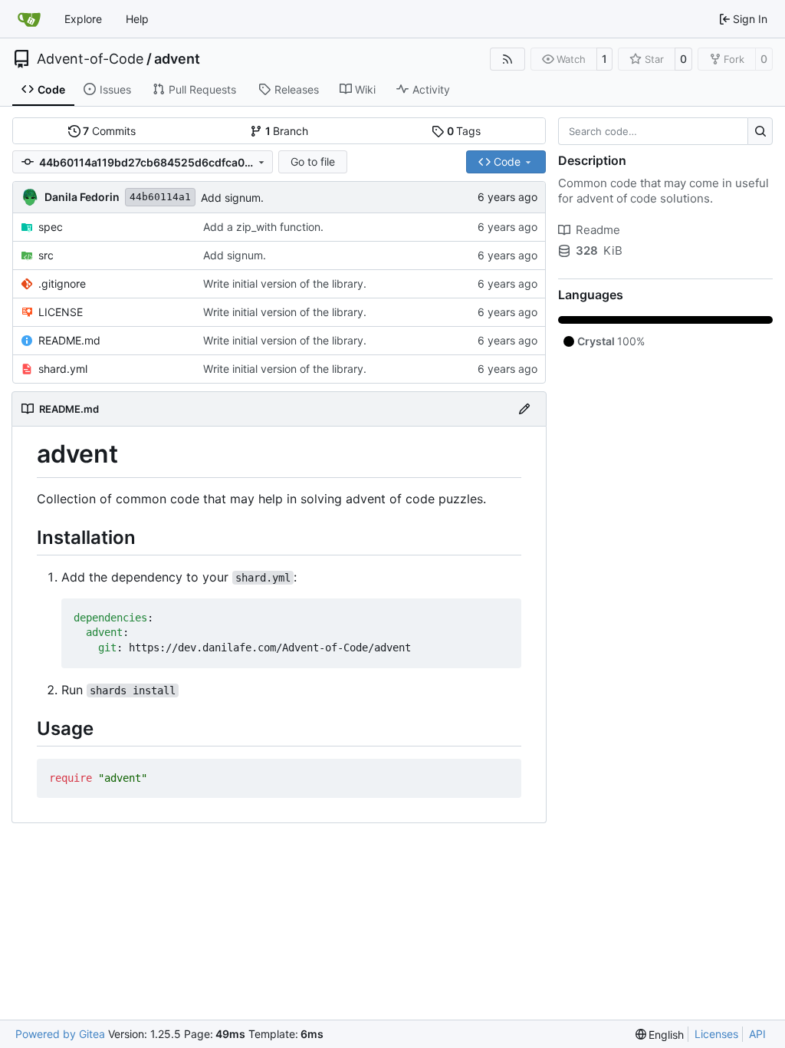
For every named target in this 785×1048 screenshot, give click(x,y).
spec (50, 226)
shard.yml (62, 368)
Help (137, 18)
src (46, 255)
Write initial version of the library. (284, 283)
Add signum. (232, 197)
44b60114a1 (160, 197)
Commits (109, 130)
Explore (83, 18)
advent (177, 59)
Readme (598, 229)
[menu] (660, 1034)
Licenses (716, 1033)
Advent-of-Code (90, 59)
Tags (464, 130)
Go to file (313, 161)
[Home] (29, 19)
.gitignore (62, 283)
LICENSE (60, 311)
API (757, 1033)
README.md (69, 340)
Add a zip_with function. (263, 226)
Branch (287, 130)
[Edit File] (524, 409)
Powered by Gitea (60, 1033)
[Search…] (760, 131)
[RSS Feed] (507, 59)
